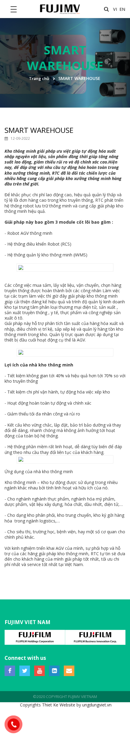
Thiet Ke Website (58, 705)
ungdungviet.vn (97, 705)
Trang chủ (39, 78)
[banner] (59, 8)
